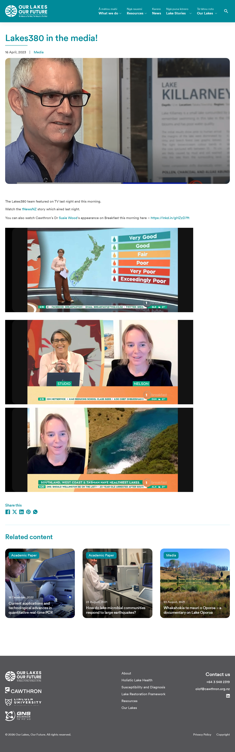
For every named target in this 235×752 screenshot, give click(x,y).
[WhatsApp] (35, 511)
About (126, 673)
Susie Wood (68, 218)
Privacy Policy (202, 734)
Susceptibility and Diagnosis (143, 687)
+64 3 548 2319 (218, 682)
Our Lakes (129, 708)
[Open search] (226, 11)
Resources (129, 701)
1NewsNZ (29, 209)
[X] (14, 511)
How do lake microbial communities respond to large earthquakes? (115, 610)
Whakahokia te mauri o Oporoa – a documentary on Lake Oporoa (192, 610)
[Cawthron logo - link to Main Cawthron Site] (23, 676)
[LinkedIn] (21, 511)
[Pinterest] (28, 511)
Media (39, 52)
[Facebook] (7, 511)
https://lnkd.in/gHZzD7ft (170, 218)
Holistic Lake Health (136, 680)
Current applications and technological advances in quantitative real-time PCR (31, 608)
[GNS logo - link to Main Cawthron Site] (17, 715)
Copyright (223, 734)
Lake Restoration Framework (143, 694)
